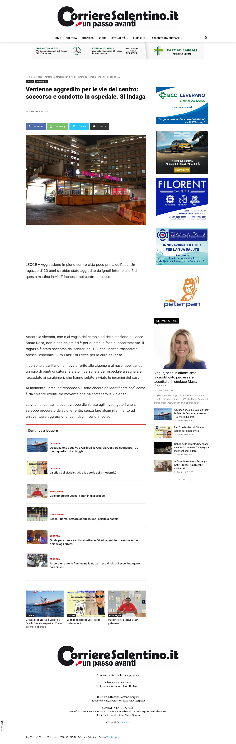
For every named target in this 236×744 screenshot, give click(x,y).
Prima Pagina (41, 82)
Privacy (2, 727)
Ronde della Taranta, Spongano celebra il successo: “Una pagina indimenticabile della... (191, 447)
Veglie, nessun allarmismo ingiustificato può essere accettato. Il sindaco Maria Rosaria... (175, 379)
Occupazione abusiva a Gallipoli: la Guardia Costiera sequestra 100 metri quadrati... (191, 413)
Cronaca (38, 76)
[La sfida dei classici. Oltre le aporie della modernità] (86, 604)
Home (29, 76)
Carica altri (181, 479)
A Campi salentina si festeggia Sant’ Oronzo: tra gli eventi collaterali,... (190, 465)
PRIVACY (125, 722)
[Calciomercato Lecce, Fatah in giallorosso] (127, 604)
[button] (206, 38)
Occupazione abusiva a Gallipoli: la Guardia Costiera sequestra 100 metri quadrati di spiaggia (44, 623)
